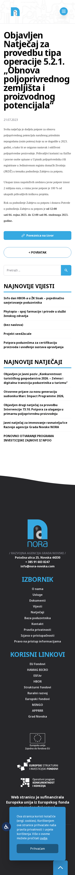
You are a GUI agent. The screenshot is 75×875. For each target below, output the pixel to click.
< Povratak (37, 252)
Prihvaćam (37, 849)
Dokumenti (37, 601)
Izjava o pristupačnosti (37, 636)
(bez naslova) (13, 325)
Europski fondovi (37, 699)
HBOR (37, 681)
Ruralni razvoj (37, 693)
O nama (37, 589)
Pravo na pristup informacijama (37, 641)
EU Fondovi (37, 664)
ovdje (43, 838)
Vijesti (37, 606)
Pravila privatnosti (37, 630)
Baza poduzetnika (37, 618)
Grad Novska (37, 716)
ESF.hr (37, 676)
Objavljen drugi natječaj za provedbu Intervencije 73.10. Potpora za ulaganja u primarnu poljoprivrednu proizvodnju (33, 409)
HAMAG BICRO (37, 670)
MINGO (37, 705)
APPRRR (37, 711)
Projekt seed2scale (17, 334)
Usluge (38, 595)
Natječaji (37, 612)
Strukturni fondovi (37, 687)
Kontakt (37, 624)
